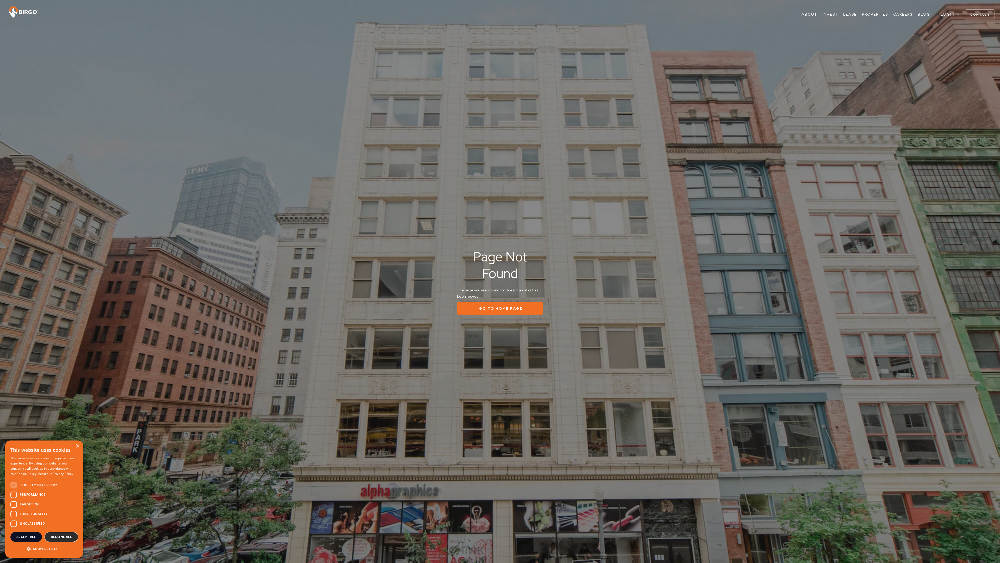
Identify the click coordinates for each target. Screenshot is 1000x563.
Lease (850, 14)
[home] (21, 12)
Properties (875, 14)
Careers (903, 14)
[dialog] (44, 499)
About (809, 14)
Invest (830, 14)
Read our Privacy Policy (55, 474)
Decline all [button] (61, 537)
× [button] (77, 446)
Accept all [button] (26, 537)
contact (980, 15)
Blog (924, 14)
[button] (950, 14)
